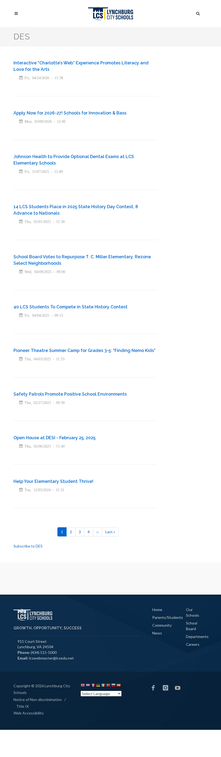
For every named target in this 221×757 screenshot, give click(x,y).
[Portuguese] (108, 686)
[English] (83, 686)
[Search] (198, 13)
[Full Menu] (16, 13)
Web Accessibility (28, 713)
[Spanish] (118, 686)
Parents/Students (167, 617)
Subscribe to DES (28, 546)
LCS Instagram (165, 687)
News (157, 633)
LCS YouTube (177, 687)
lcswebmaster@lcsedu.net (51, 658)
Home (157, 609)
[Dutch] (88, 686)
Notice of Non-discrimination (37, 699)
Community (162, 625)
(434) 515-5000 (44, 652)
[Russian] (113, 686)
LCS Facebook (153, 687)
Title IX (22, 706)
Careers (192, 644)
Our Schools (192, 612)
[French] (93, 686)
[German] (98, 686)
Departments (197, 636)
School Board (191, 626)
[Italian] (103, 686)
